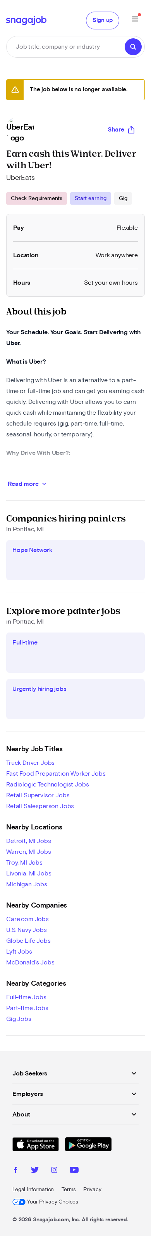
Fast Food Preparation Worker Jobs (56, 774)
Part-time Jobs (27, 1008)
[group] (69, 198)
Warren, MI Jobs (28, 852)
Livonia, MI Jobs (28, 873)
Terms (69, 1189)
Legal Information (33, 1189)
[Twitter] (35, 1171)
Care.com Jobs (27, 919)
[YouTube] (74, 1171)
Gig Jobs (18, 1019)
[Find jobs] (133, 46)
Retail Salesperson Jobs (40, 806)
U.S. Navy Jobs (26, 930)
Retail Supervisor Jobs (37, 795)
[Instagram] (54, 1171)
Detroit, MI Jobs (28, 841)
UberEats (20, 177)
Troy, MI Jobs (24, 863)
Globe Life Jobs (28, 941)
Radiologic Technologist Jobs (47, 784)
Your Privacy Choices (52, 1202)
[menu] (135, 20)
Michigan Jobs (26, 884)
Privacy (92, 1189)
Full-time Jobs (26, 997)
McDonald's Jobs (30, 962)
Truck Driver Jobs (30, 763)
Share (116, 130)
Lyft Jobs (19, 952)
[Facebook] (15, 1171)
